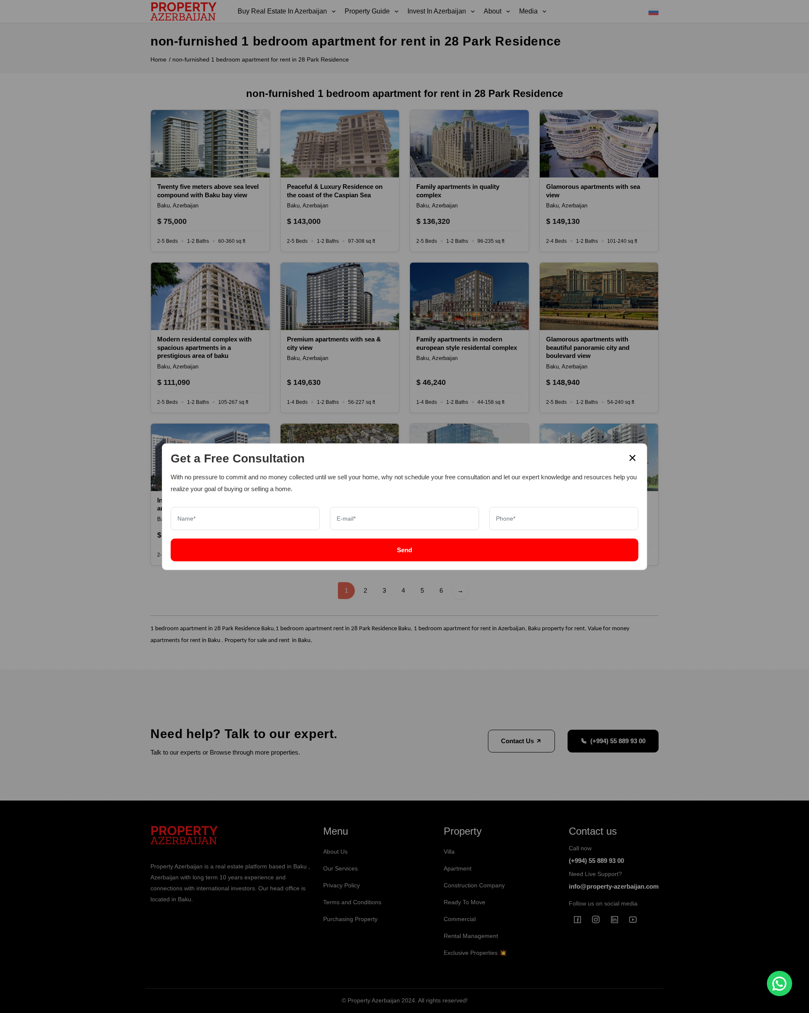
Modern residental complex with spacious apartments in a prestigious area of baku (204, 347)
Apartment (457, 868)
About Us (335, 851)
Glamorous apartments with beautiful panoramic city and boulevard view (588, 347)
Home (158, 59)
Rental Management (471, 935)
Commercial (460, 919)
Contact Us (518, 740)
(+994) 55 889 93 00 (618, 740)
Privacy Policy (341, 885)
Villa (449, 851)
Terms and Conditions (352, 902)
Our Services (340, 868)
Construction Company (474, 885)
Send (404, 549)
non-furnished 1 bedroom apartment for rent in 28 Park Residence (260, 59)
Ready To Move (464, 902)
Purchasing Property (350, 919)
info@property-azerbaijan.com (614, 886)
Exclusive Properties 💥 (475, 952)
